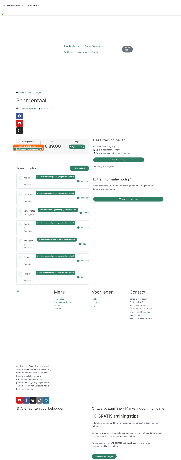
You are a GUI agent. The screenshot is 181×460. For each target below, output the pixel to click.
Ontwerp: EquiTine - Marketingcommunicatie (128, 408)
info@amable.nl (144, 312)
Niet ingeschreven (28, 146)
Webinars (68, 52)
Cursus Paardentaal (94, 46)
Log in (95, 52)
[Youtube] (19, 123)
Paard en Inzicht (71, 46)
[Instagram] (19, 130)
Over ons (82, 52)
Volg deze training (77, 147)
